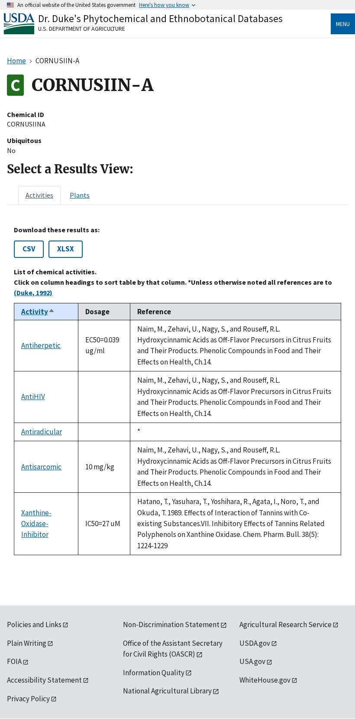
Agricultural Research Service (285, 624)
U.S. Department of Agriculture (81, 29)
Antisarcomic (41, 467)
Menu (343, 24)
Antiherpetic (41, 345)
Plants (80, 195)
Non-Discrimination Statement (171, 624)
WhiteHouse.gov (264, 680)
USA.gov (252, 661)
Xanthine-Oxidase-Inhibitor (36, 524)
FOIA (14, 661)
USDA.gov (254, 643)
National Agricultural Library (167, 691)
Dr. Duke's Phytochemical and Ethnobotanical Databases (160, 18)
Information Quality (153, 672)
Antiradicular (41, 431)
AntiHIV (33, 396)
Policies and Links (34, 624)
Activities (39, 195)
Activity (38, 311)
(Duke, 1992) (33, 292)
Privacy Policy (28, 698)
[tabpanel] (177, 390)
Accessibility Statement (44, 680)
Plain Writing (26, 643)
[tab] (39, 195)
